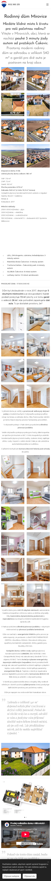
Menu (47, 4)
